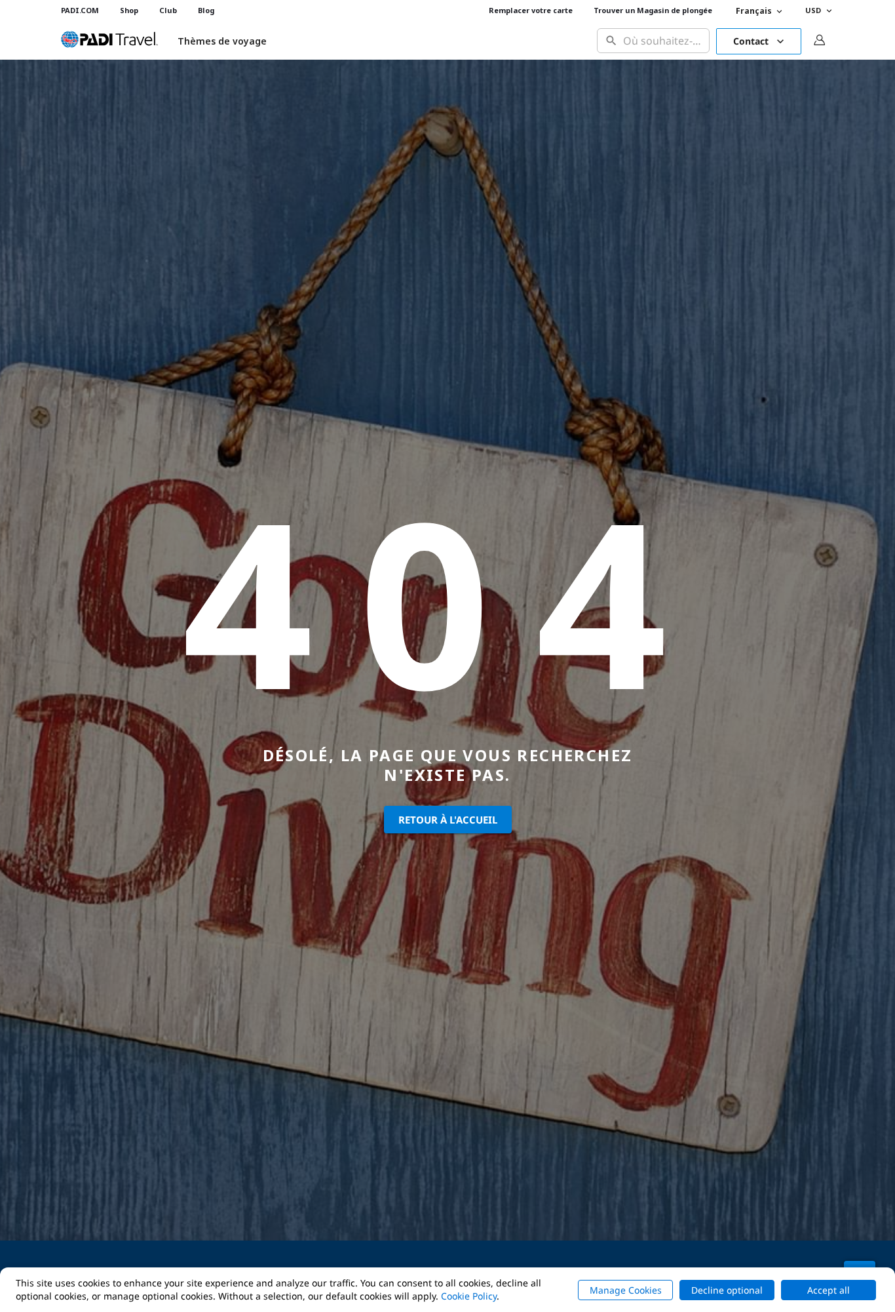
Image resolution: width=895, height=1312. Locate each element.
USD (813, 10)
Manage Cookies (626, 1290)
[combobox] (663, 41)
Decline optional (727, 1290)
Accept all (828, 1290)
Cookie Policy (469, 1296)
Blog (206, 10)
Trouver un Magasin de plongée (653, 10)
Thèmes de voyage (222, 41)
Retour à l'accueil (447, 819)
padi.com (80, 10)
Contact (751, 41)
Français (754, 10)
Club (168, 10)
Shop (129, 10)
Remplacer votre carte (531, 10)
